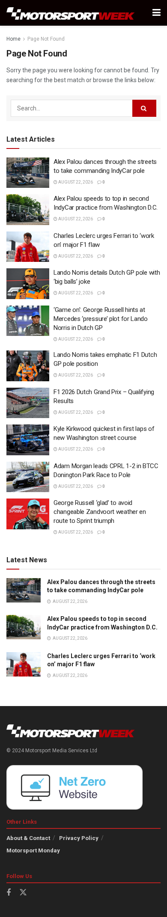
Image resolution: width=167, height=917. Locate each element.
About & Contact (28, 838)
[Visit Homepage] (70, 13)
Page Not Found (46, 39)
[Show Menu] (156, 13)
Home (13, 39)
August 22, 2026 (75, 182)
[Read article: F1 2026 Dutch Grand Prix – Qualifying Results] (27, 403)
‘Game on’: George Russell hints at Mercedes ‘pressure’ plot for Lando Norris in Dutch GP (101, 319)
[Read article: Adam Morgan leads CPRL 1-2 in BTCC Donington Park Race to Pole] (27, 477)
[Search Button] (144, 108)
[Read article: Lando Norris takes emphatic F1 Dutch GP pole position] (27, 365)
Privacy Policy (78, 838)
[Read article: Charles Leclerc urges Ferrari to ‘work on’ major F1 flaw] (27, 246)
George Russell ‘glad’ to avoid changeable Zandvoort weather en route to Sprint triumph (100, 512)
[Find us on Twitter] (23, 892)
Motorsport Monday (33, 850)
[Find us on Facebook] (8, 893)
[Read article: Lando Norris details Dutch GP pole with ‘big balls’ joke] (27, 283)
